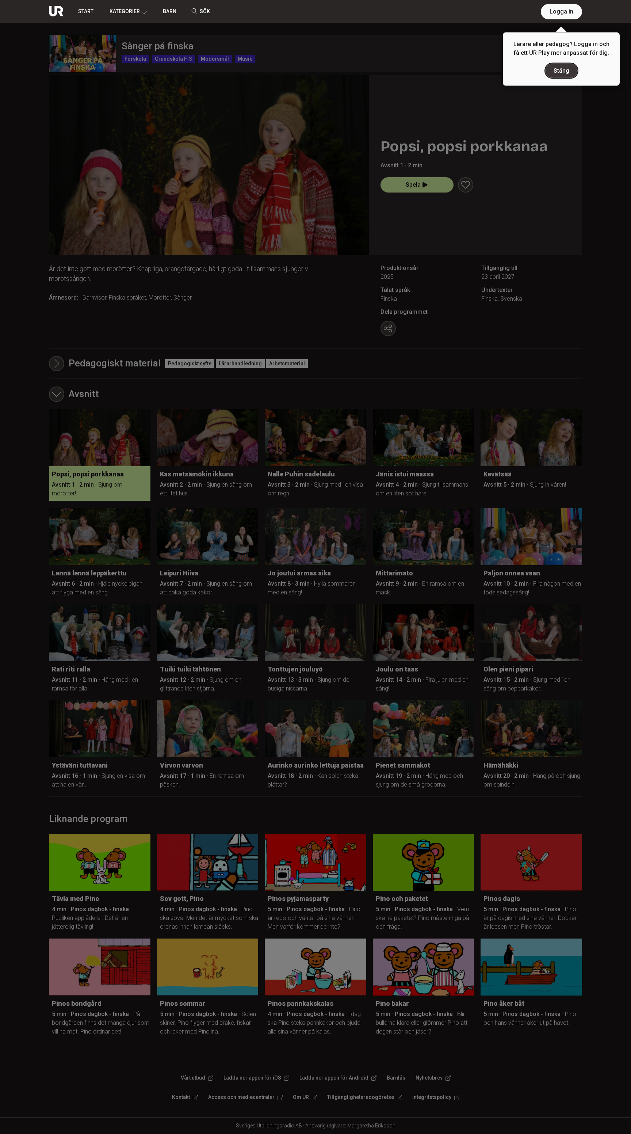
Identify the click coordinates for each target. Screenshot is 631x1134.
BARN (169, 11)
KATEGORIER (125, 11)
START (85, 11)
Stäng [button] (561, 70)
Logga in (561, 11)
